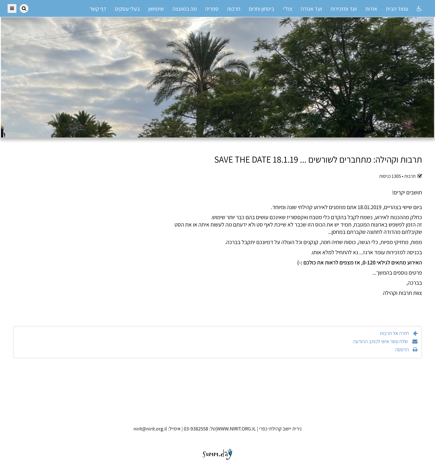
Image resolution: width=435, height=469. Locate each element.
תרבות (233, 8)
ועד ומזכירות (343, 8)
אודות (371, 8)
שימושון (156, 8)
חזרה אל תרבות (394, 333)
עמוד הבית (397, 8)
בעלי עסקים (127, 8)
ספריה (212, 8)
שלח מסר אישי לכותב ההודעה (381, 341)
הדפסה (402, 349)
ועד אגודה (311, 8)
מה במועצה (185, 8)
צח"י (287, 8)
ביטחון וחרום (261, 8)
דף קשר (98, 8)
